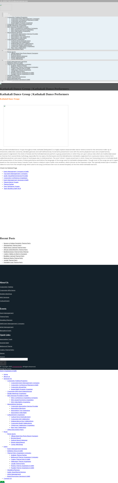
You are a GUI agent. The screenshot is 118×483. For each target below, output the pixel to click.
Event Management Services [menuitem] (17, 449)
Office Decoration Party (15, 49)
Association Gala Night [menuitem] (19, 413)
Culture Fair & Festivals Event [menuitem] (21, 417)
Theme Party (4, 317)
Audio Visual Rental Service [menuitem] (16, 472)
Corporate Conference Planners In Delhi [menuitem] (24, 385)
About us (7, 14)
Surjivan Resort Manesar (19, 56)
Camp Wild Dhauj (17, 59)
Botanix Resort (16, 55)
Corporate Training (6, 287)
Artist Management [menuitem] (14, 474)
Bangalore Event (6, 331)
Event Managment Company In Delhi (16, 171)
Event (5, 60)
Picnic (6, 50)
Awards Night (4, 343)
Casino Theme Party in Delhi (20, 68)
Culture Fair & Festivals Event (21, 41)
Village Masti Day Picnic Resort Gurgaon (24, 53)
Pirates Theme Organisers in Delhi (22, 73)
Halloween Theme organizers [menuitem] (21, 461)
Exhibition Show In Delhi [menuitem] (15, 451)
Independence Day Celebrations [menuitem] (22, 421)
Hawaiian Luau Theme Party (13, 262)
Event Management (7, 313)
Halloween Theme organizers (21, 70)
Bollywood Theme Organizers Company (24, 67)
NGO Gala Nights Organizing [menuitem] (20, 402)
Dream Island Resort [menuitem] (18, 442)
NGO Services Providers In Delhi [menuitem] (17, 396)
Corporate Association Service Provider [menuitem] (24, 406)
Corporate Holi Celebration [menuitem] (20, 419)
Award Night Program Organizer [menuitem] (22, 389)
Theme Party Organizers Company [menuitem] (19, 453)
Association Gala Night (19, 38)
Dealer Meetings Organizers (16, 25)
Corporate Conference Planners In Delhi (24, 20)
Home (6, 13)
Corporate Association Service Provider (24, 34)
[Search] (3, 363)
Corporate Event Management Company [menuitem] (25, 383)
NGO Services (4, 297)
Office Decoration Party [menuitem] (15, 430)
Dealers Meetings (6, 294)
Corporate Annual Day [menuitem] (18, 387)
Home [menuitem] (6, 374)
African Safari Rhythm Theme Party (16, 250)
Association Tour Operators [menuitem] (20, 410)
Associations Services (14, 32)
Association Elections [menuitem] (18, 408)
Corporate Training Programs (17, 17)
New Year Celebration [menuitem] (18, 427)
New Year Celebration (18, 48)
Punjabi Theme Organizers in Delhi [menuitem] (22, 468)
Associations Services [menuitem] (14, 404)
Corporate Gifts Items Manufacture (19, 24)
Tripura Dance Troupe (11, 182)
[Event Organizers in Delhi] (6, 10)
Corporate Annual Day (18, 21)
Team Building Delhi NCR (12, 188)
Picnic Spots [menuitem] (11, 434)
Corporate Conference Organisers (15, 178)
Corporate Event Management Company (25, 19)
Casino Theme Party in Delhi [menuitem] (20, 459)
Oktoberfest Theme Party (12, 245)
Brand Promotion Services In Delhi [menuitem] (18, 476)
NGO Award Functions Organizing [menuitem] (22, 400)
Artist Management (14, 78)
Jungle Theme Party (18, 71)
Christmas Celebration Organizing (22, 46)
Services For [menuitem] (8, 379)
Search (2, 357)
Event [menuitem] (5, 447)
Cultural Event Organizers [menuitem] (16, 415)
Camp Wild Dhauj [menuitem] (17, 444)
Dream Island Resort (18, 57)
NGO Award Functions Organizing (22, 30)
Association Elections (18, 35)
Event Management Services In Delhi (16, 180)
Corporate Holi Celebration (20, 42)
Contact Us (8, 81)
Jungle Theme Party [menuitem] (18, 464)
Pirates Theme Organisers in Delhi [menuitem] (22, 466)
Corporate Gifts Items (7, 290)
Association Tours (6, 339)
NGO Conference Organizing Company (24, 28)
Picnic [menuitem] (6, 432)
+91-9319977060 (5, 1)
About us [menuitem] (7, 376)
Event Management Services (17, 62)
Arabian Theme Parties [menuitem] (19, 455)
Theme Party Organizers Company (19, 64)
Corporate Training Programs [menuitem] (17, 381)
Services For (8, 16)
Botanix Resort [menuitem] (16, 438)
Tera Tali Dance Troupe (12, 186)
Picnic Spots (11, 52)
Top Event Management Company (16, 174)
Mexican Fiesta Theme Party (13, 258)
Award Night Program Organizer (22, 23)
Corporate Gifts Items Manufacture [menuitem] (19, 391)
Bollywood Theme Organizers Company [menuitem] (24, 457)
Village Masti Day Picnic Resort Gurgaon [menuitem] (24, 436)
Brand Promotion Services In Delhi (18, 80)
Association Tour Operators (20, 37)
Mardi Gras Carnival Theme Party (15, 247)
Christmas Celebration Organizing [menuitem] (22, 425)
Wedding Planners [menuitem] (13, 470)
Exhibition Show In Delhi (15, 63)
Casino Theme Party (7, 350)
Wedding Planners (13, 75)
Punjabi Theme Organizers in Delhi (22, 74)
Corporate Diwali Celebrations (21, 45)
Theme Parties (9, 184)
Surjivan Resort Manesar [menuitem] (19, 440)
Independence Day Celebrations (22, 44)
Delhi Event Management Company (12, 324)
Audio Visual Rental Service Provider (16, 176)
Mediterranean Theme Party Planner (16, 252)
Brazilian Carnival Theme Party (14, 256)
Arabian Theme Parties (19, 66)
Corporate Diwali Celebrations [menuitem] (21, 423)
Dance (2, 353)
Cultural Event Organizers (16, 39)
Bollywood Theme (6, 346)
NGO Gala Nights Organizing (20, 31)
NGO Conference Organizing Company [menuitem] (24, 398)
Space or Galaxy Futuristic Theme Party (17, 243)
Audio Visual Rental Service (16, 77)
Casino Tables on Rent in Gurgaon (15, 254)
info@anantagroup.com (19, 1)
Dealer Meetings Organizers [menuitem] (16, 393)
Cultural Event (4, 301)
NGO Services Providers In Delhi (17, 27)
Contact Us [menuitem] (8, 478)
